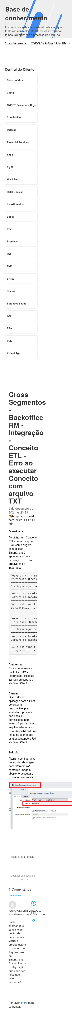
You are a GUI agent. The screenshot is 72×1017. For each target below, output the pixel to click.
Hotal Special (15, 192)
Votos (18, 895)
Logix (10, 216)
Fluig (10, 154)
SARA (10, 278)
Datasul (11, 130)
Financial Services (18, 142)
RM (9, 254)
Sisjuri (11, 291)
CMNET (11, 92)
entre (24, 1003)
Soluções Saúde (16, 303)
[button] (22, 863)
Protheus (12, 241)
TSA (9, 328)
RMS (9, 266)
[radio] (33, 903)
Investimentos (15, 204)
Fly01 (10, 167)
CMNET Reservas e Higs (21, 105)
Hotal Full (12, 179)
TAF (9, 316)
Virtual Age (13, 353)
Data (11, 895)
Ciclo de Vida (15, 80)
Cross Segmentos (15, 43)
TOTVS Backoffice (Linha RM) (49, 43)
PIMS (10, 229)
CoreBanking (14, 117)
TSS (9, 341)
